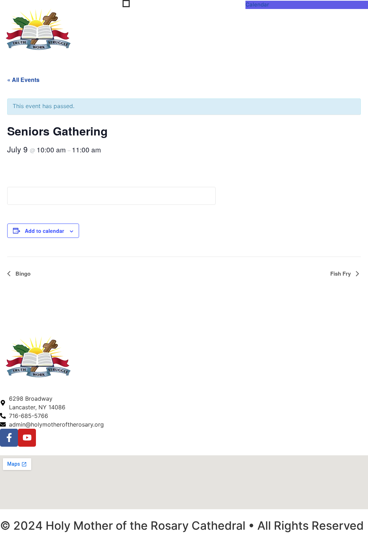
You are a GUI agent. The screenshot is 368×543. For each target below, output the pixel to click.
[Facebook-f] (9, 438)
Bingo (22, 273)
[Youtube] (27, 438)
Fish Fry (341, 273)
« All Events (23, 79)
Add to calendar (44, 230)
